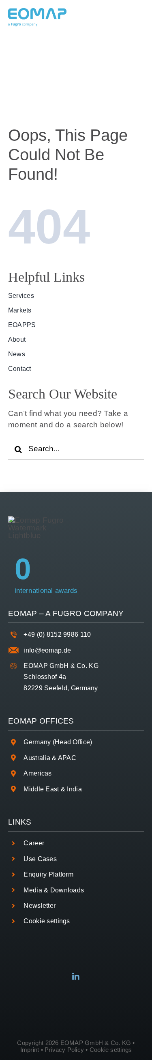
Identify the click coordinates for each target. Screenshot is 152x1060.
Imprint (29, 1049)
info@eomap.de (47, 650)
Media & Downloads (54, 890)
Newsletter (40, 905)
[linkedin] (75, 977)
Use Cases (40, 858)
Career (34, 843)
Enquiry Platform (48, 874)
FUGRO (67, 613)
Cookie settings (47, 921)
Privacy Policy (64, 1049)
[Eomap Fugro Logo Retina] (37, 12)
